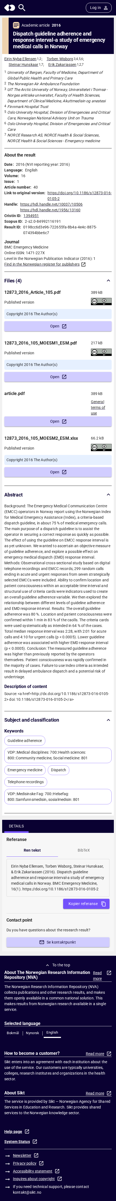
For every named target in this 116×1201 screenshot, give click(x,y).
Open (55, 326)
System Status (17, 1141)
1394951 (31, 216)
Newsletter (22, 1155)
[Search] (22, 7)
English (52, 1032)
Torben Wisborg (60, 59)
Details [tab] (16, 826)
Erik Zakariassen (62, 64)
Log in (95, 7)
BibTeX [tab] (84, 850)
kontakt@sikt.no (27, 1192)
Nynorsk (32, 1033)
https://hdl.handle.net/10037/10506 (51, 204)
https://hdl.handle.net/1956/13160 (50, 210)
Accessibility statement (32, 1171)
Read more (97, 976)
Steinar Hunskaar (23, 64)
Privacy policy (24, 1163)
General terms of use (98, 406)
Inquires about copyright (34, 1179)
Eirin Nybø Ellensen (20, 59)
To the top (61, 965)
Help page (13, 1131)
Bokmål (13, 1033)
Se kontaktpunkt (61, 942)
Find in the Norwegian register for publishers (42, 264)
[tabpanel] (58, 878)
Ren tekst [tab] (32, 850)
